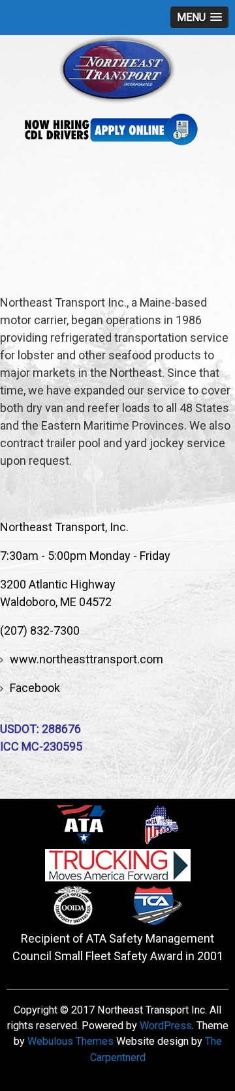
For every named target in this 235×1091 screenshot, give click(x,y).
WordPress (166, 1025)
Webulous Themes (70, 1041)
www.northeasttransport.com (86, 659)
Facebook (35, 688)
